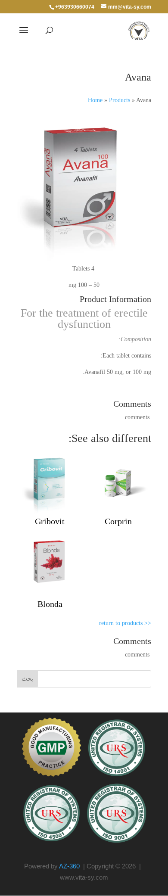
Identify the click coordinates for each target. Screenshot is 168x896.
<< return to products (125, 623)
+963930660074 (74, 7)
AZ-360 (69, 866)
